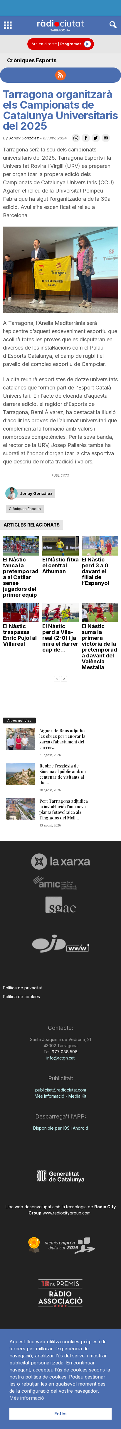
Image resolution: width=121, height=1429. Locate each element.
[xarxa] (60, 861)
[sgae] (60, 904)
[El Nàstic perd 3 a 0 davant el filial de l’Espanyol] (100, 546)
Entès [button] (60, 1413)
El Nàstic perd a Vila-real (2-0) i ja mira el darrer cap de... (60, 638)
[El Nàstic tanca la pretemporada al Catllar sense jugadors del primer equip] (21, 546)
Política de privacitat (22, 987)
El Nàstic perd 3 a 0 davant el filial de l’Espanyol (95, 571)
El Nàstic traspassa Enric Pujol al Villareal (20, 635)
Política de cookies (21, 996)
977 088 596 (64, 1051)
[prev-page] (57, 678)
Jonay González (24, 138)
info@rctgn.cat (60, 1057)
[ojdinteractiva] (60, 946)
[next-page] (64, 678)
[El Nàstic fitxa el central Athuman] (60, 546)
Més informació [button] (26, 1398)
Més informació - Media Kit (60, 1096)
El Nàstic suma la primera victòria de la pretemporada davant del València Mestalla (99, 647)
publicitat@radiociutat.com (60, 1089)
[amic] (60, 883)
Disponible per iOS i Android (60, 1128)
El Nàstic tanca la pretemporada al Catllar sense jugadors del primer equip (20, 577)
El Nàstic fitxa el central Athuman (60, 565)
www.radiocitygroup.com (66, 1212)
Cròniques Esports (31, 60)
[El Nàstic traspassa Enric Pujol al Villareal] (21, 612)
